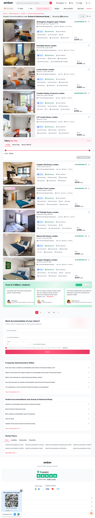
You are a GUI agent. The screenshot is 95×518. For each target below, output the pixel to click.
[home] (8, 3)
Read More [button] (50, 296)
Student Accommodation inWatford (82, 444)
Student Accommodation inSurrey (82, 448)
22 (49, 312)
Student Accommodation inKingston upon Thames (58, 444)
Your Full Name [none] (12, 330)
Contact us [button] (6, 510)
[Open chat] (92, 515)
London (23, 13)
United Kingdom (14, 13)
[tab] (8, 145)
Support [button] (61, 3)
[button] (21, 490)
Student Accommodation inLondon (14, 444)
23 (54, 312)
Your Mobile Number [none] (39, 344)
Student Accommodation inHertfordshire (55, 448)
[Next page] (58, 312)
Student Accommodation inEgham (34, 448)
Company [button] (5, 498)
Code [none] (9, 341)
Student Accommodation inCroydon (34, 444)
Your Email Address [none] (13, 337)
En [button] (72, 3)
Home (4, 13)
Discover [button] (5, 502)
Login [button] (80, 3)
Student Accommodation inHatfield (14, 448)
